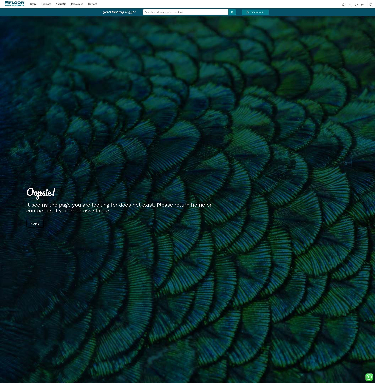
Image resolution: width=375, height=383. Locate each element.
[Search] (232, 12)
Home (35, 223)
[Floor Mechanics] (14, 3)
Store (33, 3)
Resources (77, 3)
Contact (92, 3)
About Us (61, 3)
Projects (46, 3)
